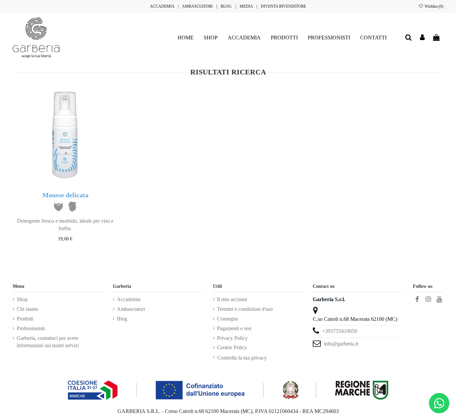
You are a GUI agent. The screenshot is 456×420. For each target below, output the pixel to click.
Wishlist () (433, 6)
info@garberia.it (341, 344)
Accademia (129, 299)
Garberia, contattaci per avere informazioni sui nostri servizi (48, 341)
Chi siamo (27, 309)
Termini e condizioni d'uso (245, 309)
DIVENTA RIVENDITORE (283, 6)
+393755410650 (339, 331)
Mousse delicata (65, 195)
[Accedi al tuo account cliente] (422, 38)
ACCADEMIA (162, 6)
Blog (122, 319)
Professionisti (31, 328)
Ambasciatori (131, 309)
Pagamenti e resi (234, 328)
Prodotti (25, 319)
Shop (22, 299)
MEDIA (246, 6)
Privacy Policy (232, 338)
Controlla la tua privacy (242, 358)
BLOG (226, 6)
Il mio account (232, 299)
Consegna (227, 319)
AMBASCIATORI (197, 6)
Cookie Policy (232, 347)
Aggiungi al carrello (69, 251)
